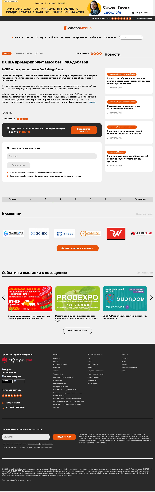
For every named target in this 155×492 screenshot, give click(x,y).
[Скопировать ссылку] (97, 53)
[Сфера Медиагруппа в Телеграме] (121, 19)
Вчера (124, 361)
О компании (110, 37)
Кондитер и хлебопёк (95, 371)
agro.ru (92, 102)
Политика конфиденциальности (65, 390)
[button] (5, 297)
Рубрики (53, 37)
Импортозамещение (60, 387)
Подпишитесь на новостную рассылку (22, 430)
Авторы (56, 371)
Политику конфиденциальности (48, 172)
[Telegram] (94, 53)
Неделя (124, 365)
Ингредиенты (92, 383)
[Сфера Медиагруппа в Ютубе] (118, 19)
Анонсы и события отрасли (63, 377)
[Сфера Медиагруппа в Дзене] (112, 19)
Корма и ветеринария (96, 374)
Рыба (89, 361)
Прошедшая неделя (129, 368)
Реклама (65, 37)
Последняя (140, 199)
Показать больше (77, 331)
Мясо (90, 358)
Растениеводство (94, 377)
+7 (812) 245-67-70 (15, 407)
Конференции (80, 37)
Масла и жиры (93, 365)
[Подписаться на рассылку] (127, 19)
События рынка (144, 273)
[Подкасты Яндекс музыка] (130, 19)
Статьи (29, 37)
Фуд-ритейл (92, 380)
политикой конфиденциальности (40, 444)
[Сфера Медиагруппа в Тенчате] (124, 19)
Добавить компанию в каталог (77, 248)
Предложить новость (83, 130)
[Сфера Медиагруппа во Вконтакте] (115, 19)
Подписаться (18, 165)
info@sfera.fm (13, 403)
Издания (56, 368)
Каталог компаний (60, 365)
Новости (18, 37)
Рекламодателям (59, 383)
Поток (55, 361)
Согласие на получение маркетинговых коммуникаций (58, 176)
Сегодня (125, 358)
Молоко (90, 368)
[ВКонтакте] (92, 53)
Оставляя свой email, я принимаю (36, 172)
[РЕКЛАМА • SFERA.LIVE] (77, 15)
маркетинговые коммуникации (40, 448)
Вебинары (95, 37)
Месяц (124, 371)
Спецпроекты (58, 374)
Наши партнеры (144, 214)
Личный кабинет (144, 18)
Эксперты (41, 37)
